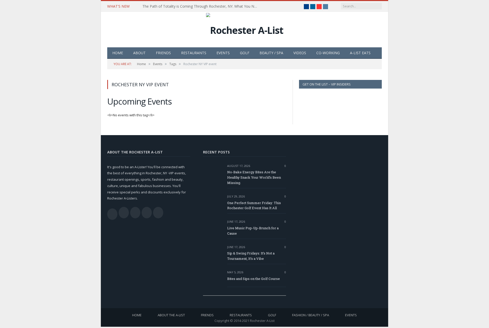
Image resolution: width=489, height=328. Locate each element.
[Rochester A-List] (244, 28)
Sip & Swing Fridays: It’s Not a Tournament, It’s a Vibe (251, 256)
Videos (299, 52)
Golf (244, 52)
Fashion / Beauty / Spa (310, 315)
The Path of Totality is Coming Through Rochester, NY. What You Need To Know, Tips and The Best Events (201, 6)
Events (223, 52)
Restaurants (193, 52)
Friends (163, 52)
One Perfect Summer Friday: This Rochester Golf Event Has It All (254, 205)
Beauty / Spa (271, 52)
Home (117, 52)
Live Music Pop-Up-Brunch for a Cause (253, 231)
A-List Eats (360, 52)
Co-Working (328, 52)
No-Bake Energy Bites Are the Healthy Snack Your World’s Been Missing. (254, 177)
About (139, 52)
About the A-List (171, 315)
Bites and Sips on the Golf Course (253, 278)
